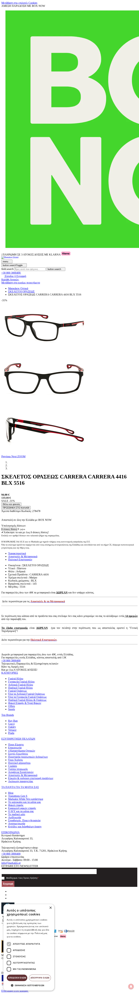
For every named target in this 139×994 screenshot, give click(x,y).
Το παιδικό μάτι (16, 814)
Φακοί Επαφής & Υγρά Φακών (24, 703)
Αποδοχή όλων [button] (17, 977)
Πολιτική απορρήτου (19, 762)
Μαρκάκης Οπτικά (18, 288)
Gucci (11, 723)
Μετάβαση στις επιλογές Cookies (19, 2)
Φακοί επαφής (15, 805)
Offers (11, 706)
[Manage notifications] (131, 986)
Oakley (12, 726)
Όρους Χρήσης (30, 878)
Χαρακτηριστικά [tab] (17, 553)
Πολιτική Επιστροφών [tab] (20, 559)
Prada (11, 733)
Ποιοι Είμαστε (16, 744)
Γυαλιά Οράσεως (17, 690)
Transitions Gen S (17, 795)
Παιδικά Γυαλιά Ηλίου (20, 687)
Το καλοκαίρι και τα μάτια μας (24, 802)
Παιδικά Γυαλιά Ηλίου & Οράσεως (27, 700)
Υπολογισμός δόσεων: (13, 525)
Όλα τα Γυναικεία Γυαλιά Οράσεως (27, 696)
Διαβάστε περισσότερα (33, 936)
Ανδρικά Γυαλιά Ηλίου (20, 684)
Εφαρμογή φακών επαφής (22, 808)
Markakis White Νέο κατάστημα (25, 799)
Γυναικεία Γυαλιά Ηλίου (21, 681)
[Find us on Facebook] (9, 891)
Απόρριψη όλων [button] (40, 977)
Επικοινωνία (15, 747)
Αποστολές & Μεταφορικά (22, 775)
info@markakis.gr (11, 863)
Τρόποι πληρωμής (18, 769)
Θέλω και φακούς (11, 504)
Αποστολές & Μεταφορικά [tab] (22, 556)
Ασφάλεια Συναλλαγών (21, 772)
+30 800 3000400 (11, 660)
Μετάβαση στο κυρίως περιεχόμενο (20, 282)
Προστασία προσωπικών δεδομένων (28, 756)
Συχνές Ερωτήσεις (18, 753)
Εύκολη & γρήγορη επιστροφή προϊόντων (30, 778)
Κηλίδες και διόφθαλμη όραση (24, 826)
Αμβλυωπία (14, 817)
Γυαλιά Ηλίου (15, 678)
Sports (11, 709)
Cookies (12, 766)
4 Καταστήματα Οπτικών (21, 750)
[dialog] (28, 947)
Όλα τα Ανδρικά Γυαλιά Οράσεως (26, 693)
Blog (10, 792)
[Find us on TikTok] (9, 898)
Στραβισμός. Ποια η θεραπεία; (24, 820)
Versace (12, 729)
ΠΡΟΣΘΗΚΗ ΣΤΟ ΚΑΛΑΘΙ (16, 508)
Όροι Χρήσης (15, 759)
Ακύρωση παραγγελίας (20, 781)
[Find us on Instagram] (9, 894)
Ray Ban (13, 720)
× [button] (50, 908)
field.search (7, 269)
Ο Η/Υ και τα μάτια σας (21, 811)
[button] (6, 456)
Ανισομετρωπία (16, 823)
